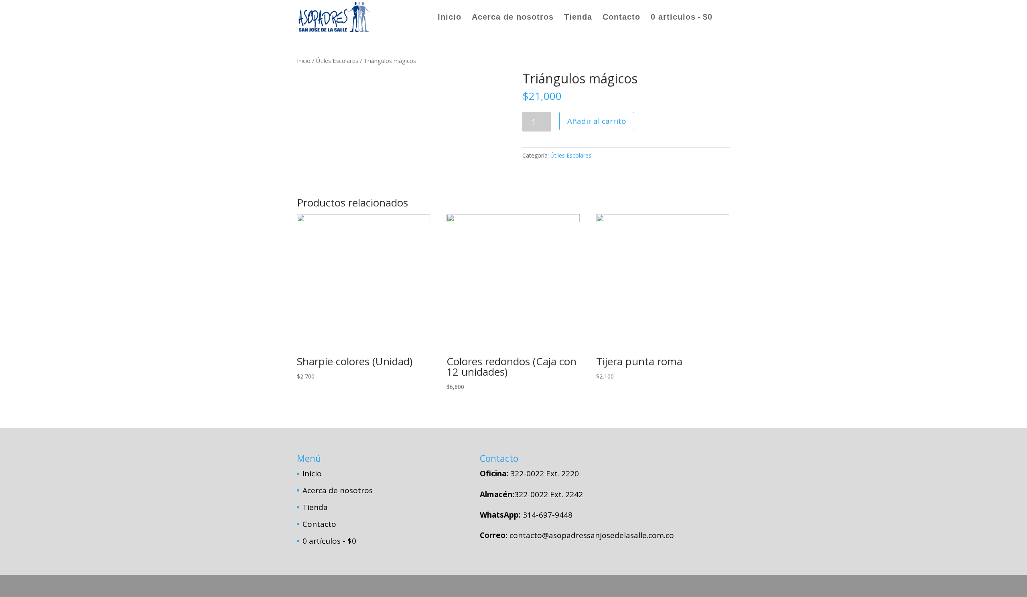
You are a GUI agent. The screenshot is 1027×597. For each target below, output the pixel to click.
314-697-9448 (547, 515)
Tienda (578, 17)
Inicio (449, 17)
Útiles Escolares (337, 61)
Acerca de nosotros (513, 17)
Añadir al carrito (596, 121)
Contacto (621, 17)
